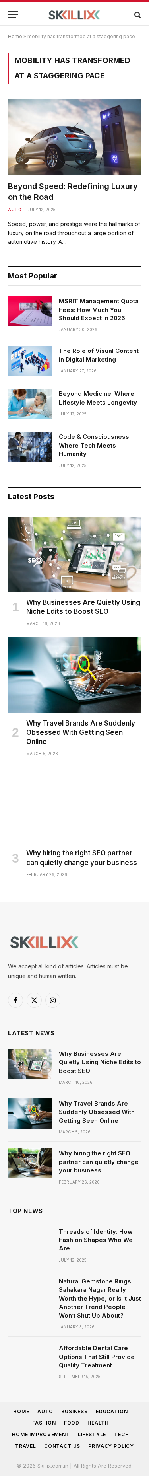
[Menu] (13, 14)
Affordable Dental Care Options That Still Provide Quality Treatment (97, 1356)
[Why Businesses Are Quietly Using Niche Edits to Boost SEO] (74, 554)
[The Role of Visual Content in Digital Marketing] (30, 361)
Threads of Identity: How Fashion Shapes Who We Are (96, 1240)
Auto (45, 1411)
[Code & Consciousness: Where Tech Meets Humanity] (30, 447)
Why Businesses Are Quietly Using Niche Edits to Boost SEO (100, 1062)
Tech (121, 1434)
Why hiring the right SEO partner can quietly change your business (99, 1161)
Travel (25, 1446)
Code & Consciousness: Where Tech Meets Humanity (95, 445)
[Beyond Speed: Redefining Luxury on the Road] (74, 136)
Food (71, 1423)
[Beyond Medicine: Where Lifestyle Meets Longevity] (30, 404)
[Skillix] (74, 14)
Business (74, 1411)
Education (112, 1411)
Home (15, 36)
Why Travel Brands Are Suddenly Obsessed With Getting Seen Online (80, 732)
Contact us (62, 1446)
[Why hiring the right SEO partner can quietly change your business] (74, 804)
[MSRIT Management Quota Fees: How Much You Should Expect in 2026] (30, 311)
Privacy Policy (111, 1446)
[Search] (137, 14)
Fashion (44, 1423)
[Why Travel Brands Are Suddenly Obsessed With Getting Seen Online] (74, 674)
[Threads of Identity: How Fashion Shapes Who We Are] (30, 1242)
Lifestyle (92, 1434)
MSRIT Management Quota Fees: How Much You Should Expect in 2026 (99, 309)
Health (98, 1423)
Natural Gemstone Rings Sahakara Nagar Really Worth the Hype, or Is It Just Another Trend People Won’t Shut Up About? (100, 1298)
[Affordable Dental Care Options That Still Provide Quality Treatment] (30, 1358)
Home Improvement (41, 1434)
